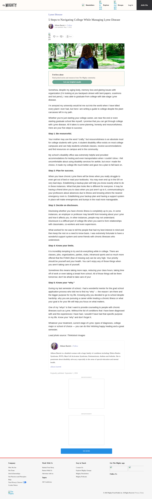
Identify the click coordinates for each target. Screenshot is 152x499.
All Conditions (47, 482)
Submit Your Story (48, 467)
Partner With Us (47, 470)
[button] (69, 25)
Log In (130, 5)
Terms (142, 493)
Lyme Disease (55, 14)
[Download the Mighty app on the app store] (119, 468)
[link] (9, 5)
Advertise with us (47, 473)
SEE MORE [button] (86, 451)
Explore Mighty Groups (83, 470)
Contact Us (79, 467)
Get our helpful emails (72, 82)
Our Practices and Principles (17, 477)
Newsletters (90, 5)
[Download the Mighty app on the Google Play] (137, 468)
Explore (106, 5)
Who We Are (12, 467)
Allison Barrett (60, 25)
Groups (120, 5)
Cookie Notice (13, 485)
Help (9, 479)
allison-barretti (55, 367)
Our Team (11, 470)
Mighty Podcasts (81, 477)
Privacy (137, 493)
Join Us (144, 5)
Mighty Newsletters (82, 473)
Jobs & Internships (14, 473)
